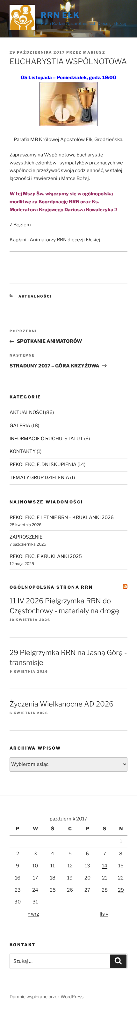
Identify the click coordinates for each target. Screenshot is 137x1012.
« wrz (33, 914)
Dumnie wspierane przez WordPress (46, 996)
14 (104, 866)
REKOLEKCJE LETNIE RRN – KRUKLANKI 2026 (62, 517)
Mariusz (94, 52)
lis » (104, 914)
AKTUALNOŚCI (35, 296)
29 (121, 890)
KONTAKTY (23, 451)
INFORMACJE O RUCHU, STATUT (46, 439)
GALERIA (20, 425)
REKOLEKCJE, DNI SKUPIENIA (43, 464)
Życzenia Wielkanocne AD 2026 (61, 704)
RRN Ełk (60, 15)
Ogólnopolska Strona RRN (51, 587)
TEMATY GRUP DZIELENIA (39, 477)
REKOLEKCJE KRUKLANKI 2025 (46, 556)
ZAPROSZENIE (26, 537)
